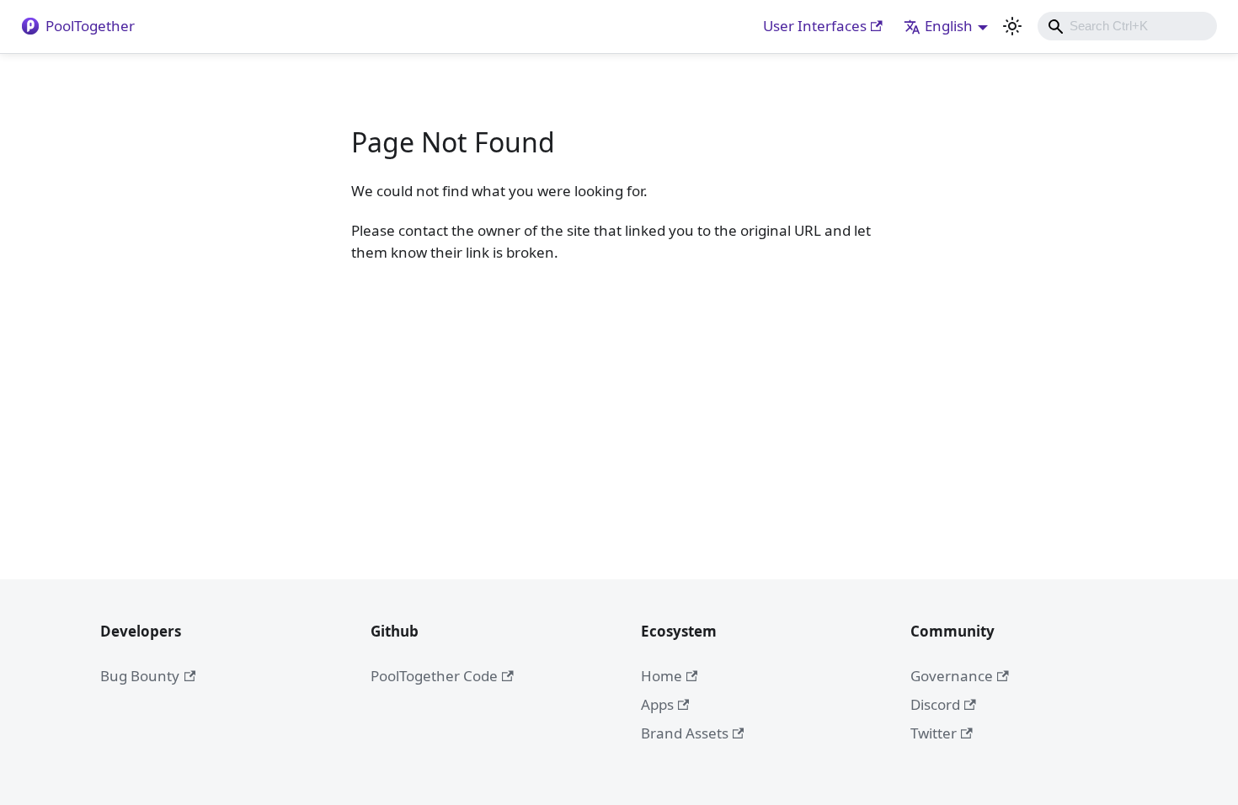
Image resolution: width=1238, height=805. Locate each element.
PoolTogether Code (434, 675)
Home (661, 675)
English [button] (949, 25)
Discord (935, 704)
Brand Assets (684, 733)
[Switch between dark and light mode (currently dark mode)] (1012, 26)
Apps (657, 704)
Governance (951, 675)
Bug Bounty (139, 675)
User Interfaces (815, 25)
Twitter (933, 733)
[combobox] (1127, 26)
